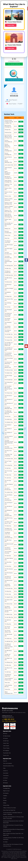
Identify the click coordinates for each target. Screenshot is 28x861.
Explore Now (10, 25)
